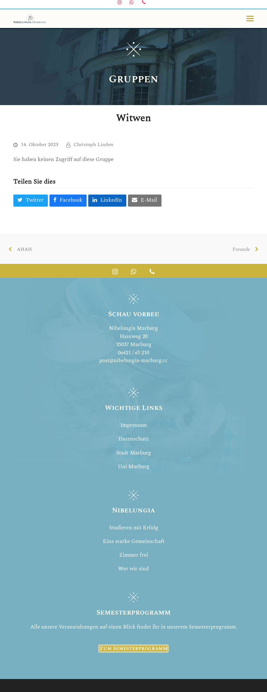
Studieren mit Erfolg (133, 528)
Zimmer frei (133, 555)
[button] (250, 18)
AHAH (22, 251)
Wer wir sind (133, 569)
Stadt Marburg (133, 453)
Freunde (243, 251)
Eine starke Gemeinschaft (133, 541)
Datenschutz (134, 439)
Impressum (133, 425)
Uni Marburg (133, 467)
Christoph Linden (93, 144)
